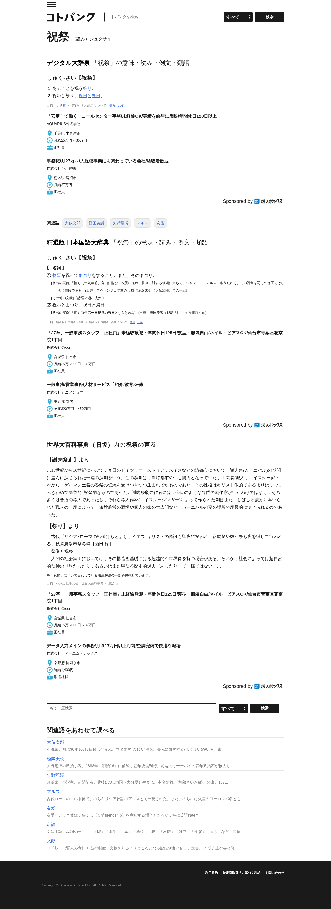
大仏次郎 (72, 223)
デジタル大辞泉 (68, 62)
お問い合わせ (274, 873)
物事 (56, 275)
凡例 (121, 105)
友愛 (161, 223)
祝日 (83, 95)
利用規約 (211, 873)
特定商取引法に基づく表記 (241, 873)
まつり (85, 275)
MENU (51, 5)
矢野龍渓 (120, 223)
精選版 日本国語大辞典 (78, 242)
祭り (87, 88)
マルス (142, 223)
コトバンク (71, 17)
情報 (112, 105)
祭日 (96, 95)
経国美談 (96, 223)
